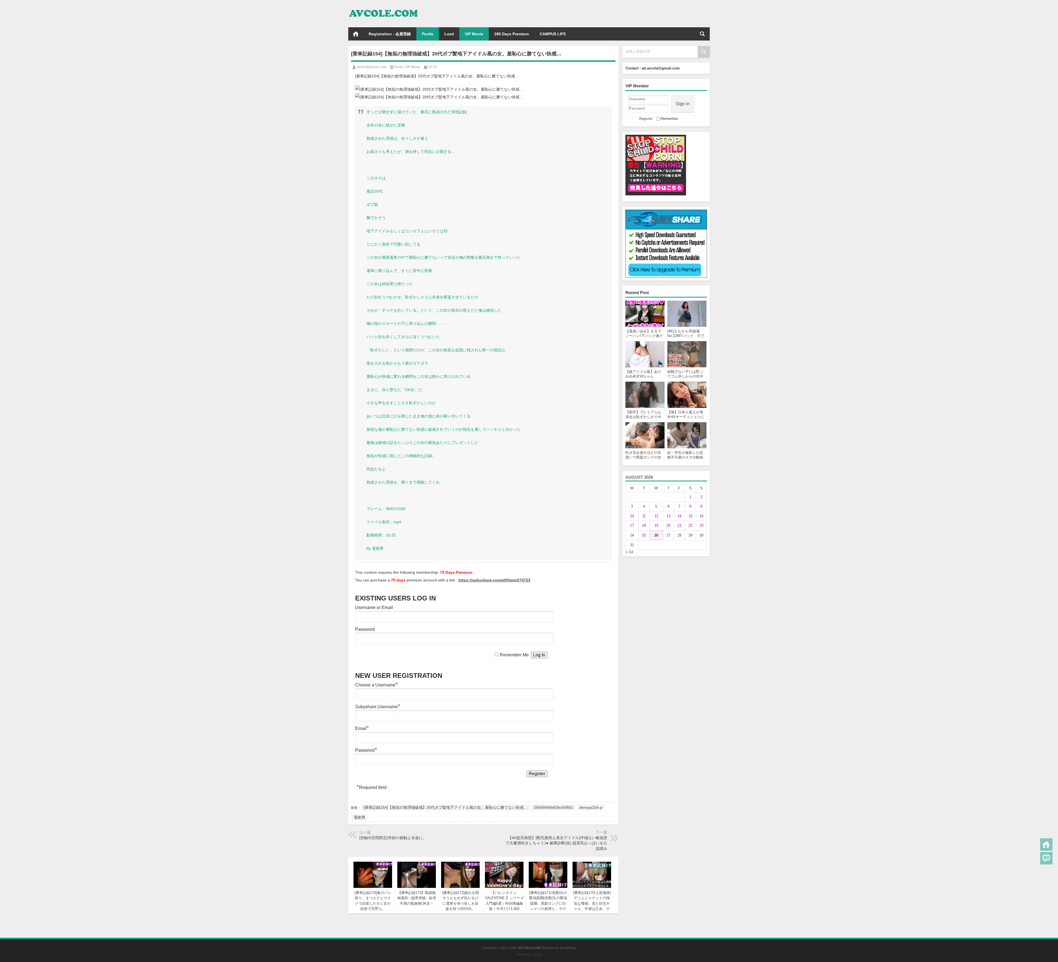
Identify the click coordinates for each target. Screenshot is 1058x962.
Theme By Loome (529, 954)
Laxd (449, 34)
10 (632, 516)
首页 (355, 34)
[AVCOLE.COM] (383, 7)
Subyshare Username (377, 706)
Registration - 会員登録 (390, 34)
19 (656, 525)
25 (644, 535)
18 (644, 525)
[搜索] (702, 34)
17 (632, 525)
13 (668, 516)
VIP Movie (474, 34)
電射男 (359, 817)
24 (632, 535)
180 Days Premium (511, 34)
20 (668, 525)
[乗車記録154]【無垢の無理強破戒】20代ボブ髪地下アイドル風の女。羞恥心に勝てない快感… (445, 807)
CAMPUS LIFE (553, 34)
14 (679, 516)
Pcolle (427, 34)
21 (679, 525)
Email (362, 728)
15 (690, 516)
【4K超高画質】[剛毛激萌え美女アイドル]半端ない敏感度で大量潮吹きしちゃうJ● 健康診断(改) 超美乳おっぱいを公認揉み (556, 843)
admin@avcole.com (371, 67)
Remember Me (514, 655)
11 (644, 516)
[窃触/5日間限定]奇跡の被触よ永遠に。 (393, 838)
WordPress (568, 948)
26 (656, 535)
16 (701, 516)
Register (645, 119)
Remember (669, 119)
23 (701, 525)
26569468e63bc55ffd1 (553, 807)
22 (690, 525)
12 (656, 516)
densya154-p (590, 807)
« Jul (629, 552)
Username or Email (374, 607)
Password (365, 629)
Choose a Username (376, 685)
